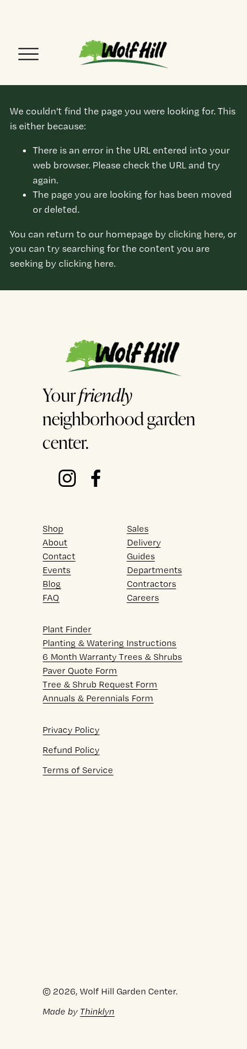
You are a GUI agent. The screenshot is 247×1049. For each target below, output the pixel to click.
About (55, 542)
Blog (52, 583)
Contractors (151, 583)
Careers (143, 597)
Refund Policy (71, 749)
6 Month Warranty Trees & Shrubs (112, 656)
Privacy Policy (71, 729)
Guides (141, 556)
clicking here (195, 234)
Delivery (144, 542)
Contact (59, 556)
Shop (53, 528)
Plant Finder (67, 629)
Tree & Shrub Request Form (100, 684)
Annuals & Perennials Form (98, 698)
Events (57, 569)
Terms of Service (78, 769)
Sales (138, 528)
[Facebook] (96, 478)
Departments (154, 569)
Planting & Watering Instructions (109, 642)
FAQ (51, 597)
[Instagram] (67, 478)
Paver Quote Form (80, 670)
